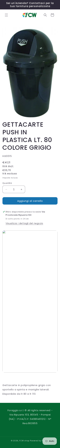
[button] (6, 15)
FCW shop (24, 440)
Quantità (7, 183)
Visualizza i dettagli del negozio (24, 223)
